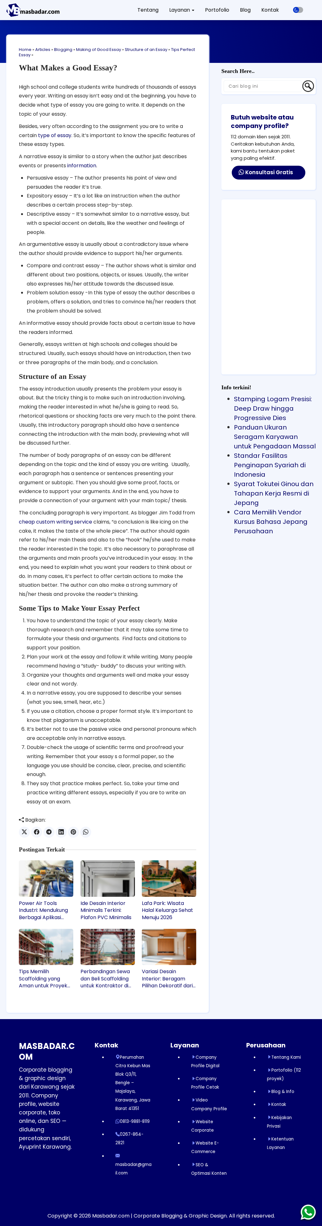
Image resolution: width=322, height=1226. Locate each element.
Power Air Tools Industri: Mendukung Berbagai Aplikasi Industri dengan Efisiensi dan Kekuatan (46, 910)
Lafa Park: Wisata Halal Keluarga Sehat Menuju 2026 (167, 910)
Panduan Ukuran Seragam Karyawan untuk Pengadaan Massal (275, 437)
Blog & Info (282, 1092)
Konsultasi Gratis (268, 172)
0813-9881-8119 (135, 1121)
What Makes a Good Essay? (68, 67)
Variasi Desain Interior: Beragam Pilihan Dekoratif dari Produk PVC (167, 978)
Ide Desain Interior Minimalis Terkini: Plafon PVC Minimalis (105, 910)
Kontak (270, 10)
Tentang (147, 10)
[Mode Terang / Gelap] (298, 10)
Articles (42, 50)
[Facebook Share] (36, 832)
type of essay (54, 135)
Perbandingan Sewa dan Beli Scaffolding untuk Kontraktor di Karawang (105, 978)
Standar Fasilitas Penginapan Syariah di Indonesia (270, 465)
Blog (245, 10)
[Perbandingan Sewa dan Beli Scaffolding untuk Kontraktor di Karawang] (107, 947)
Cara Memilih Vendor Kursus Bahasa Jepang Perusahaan (271, 521)
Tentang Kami (286, 1057)
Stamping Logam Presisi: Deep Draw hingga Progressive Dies (273, 408)
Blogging (63, 50)
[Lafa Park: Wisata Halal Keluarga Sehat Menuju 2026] (169, 878)
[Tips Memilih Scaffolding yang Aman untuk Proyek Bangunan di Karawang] (46, 947)
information (81, 165)
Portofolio (217, 10)
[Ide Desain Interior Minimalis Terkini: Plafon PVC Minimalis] (107, 878)
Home (25, 50)
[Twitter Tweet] (24, 832)
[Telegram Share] (48, 832)
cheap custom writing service (55, 521)
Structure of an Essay (146, 50)
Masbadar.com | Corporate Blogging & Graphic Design (159, 1215)
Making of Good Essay (98, 50)
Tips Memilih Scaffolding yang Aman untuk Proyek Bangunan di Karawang (43, 978)
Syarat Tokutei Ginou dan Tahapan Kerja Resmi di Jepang (274, 493)
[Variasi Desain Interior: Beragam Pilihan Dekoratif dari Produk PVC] (169, 947)
